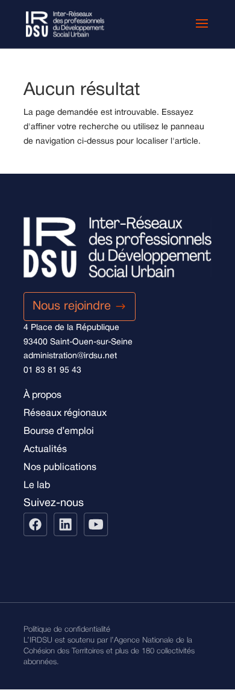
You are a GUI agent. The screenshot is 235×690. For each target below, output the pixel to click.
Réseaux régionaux (65, 413)
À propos (42, 395)
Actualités (45, 449)
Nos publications (60, 467)
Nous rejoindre (72, 306)
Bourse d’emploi (59, 431)
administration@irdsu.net (70, 356)
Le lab (37, 485)
